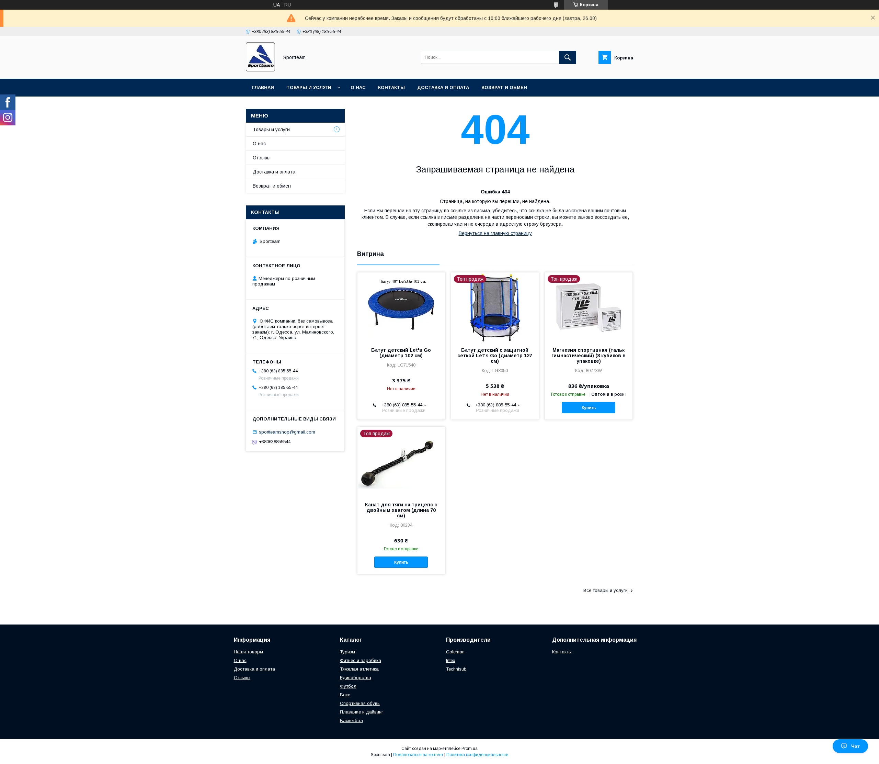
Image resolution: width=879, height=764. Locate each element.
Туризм (347, 651)
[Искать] (567, 57)
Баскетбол (351, 720)
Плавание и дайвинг (361, 712)
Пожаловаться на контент (418, 754)
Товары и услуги (308, 87)
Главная (263, 87)
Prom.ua (469, 748)
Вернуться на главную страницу (495, 233)
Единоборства (355, 677)
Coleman (455, 651)
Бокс (345, 694)
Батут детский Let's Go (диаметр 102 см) (401, 352)
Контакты (391, 87)
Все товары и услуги (605, 590)
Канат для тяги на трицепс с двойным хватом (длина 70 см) (401, 510)
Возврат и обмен (504, 87)
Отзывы (262, 157)
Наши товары (248, 651)
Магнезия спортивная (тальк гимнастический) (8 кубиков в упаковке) (588, 355)
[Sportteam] (260, 69)
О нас (358, 87)
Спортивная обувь (360, 703)
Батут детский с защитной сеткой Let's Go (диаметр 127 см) (494, 355)
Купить (589, 407)
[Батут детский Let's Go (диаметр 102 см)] (401, 306)
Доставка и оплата (443, 87)
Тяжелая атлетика (359, 669)
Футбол (348, 686)
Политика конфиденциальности (477, 754)
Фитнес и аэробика (360, 660)
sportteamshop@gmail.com (287, 432)
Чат (855, 746)
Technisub (456, 669)
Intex (450, 660)
